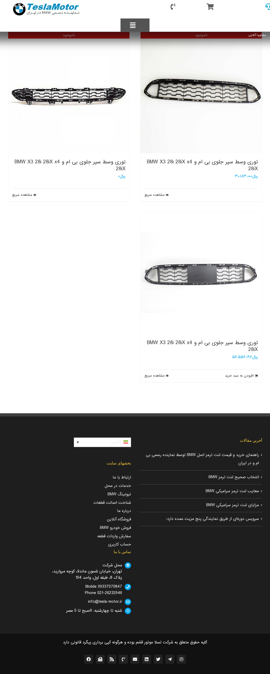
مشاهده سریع (154, 195)
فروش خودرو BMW (115, 528)
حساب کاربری (119, 544)
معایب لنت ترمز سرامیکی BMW (232, 491)
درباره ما (124, 511)
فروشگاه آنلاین (119, 519)
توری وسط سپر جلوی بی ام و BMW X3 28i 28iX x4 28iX (202, 165)
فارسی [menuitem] (116, 442)
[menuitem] (102, 442)
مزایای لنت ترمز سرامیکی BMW (232, 505)
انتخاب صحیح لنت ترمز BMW (234, 477)
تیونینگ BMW (119, 494)
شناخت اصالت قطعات (112, 503)
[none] (102, 442)
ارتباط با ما (122, 477)
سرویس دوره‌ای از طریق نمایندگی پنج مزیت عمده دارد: (212, 519)
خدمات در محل (118, 486)
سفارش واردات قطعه (114, 536)
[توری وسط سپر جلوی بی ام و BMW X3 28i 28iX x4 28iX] (201, 273)
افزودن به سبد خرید (239, 375)
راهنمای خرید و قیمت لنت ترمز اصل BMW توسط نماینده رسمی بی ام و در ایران (202, 459)
